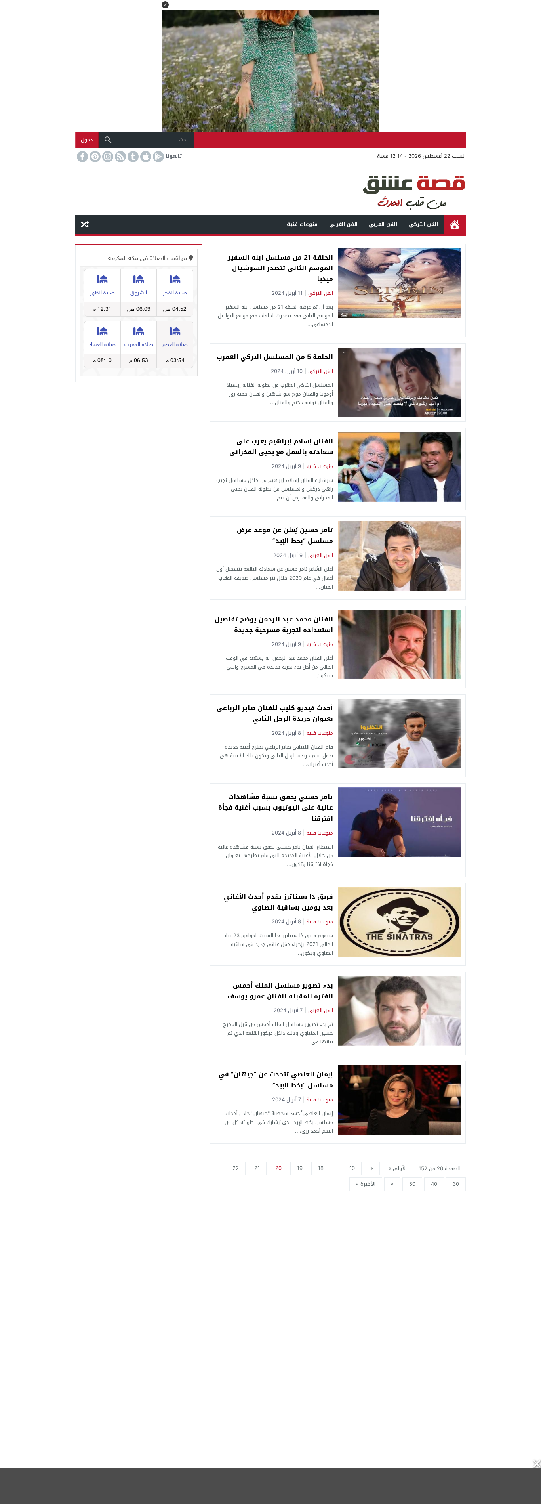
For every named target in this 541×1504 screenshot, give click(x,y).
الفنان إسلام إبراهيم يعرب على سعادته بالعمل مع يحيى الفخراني (281, 446)
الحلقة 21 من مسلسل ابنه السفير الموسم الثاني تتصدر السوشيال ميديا (280, 268)
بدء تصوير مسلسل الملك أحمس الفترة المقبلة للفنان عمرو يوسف (280, 990)
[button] (165, 4)
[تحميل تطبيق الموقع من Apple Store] (145, 156)
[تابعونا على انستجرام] (107, 156)
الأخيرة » (365, 1184)
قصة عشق (455, 224)
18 (321, 1168)
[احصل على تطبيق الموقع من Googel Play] (157, 156)
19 (300, 1168)
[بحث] (108, 140)
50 (412, 1184)
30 (456, 1184)
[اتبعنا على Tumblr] (132, 156)
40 (434, 1184)
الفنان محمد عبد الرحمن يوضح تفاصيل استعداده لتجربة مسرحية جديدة (274, 624)
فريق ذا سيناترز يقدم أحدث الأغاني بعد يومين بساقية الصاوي (278, 902)
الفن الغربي (343, 224)
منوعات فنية (302, 224)
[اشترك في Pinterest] (94, 156)
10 (352, 1168)
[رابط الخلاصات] (119, 156)
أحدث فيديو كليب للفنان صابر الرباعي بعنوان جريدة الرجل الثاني (275, 713)
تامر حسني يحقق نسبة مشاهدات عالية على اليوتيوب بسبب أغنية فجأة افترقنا (275, 807)
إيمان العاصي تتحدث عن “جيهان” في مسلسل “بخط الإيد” (276, 1079)
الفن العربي (383, 224)
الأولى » (398, 1168)
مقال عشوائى (84, 224)
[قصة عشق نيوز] (270, 190)
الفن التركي (423, 224)
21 (257, 1168)
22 (235, 1168)
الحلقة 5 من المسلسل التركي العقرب (275, 357)
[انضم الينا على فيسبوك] (81, 156)
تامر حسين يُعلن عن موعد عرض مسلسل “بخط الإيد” (285, 535)
